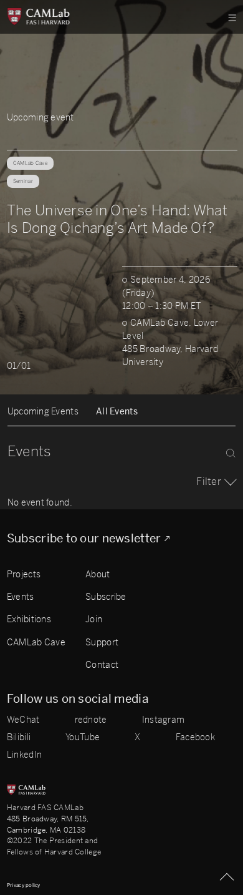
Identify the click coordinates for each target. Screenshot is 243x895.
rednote (91, 720)
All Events (117, 411)
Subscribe (105, 597)
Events (20, 597)
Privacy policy (23, 885)
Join (93, 619)
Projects (23, 574)
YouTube (82, 737)
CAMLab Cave (36, 642)
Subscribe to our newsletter (84, 539)
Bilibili (19, 737)
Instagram (163, 720)
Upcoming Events (43, 411)
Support (101, 642)
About (97, 574)
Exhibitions (29, 619)
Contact (101, 665)
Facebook (195, 737)
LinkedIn (24, 755)
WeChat (23, 720)
